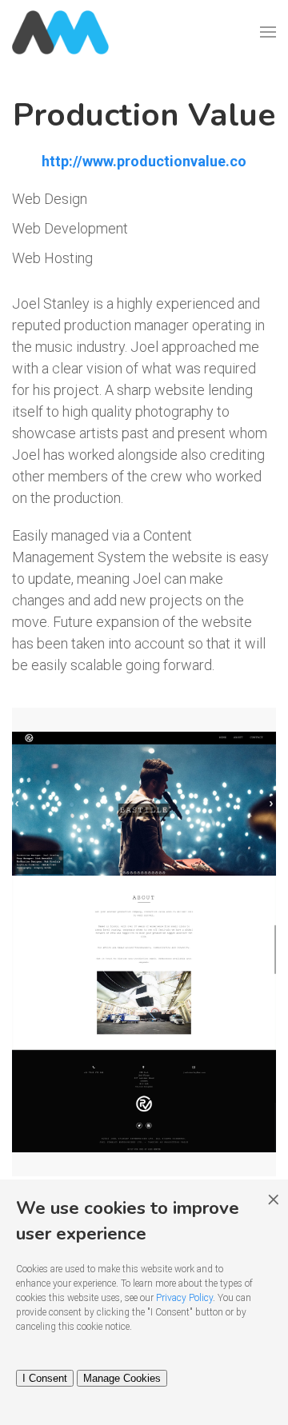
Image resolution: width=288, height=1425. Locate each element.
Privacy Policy (184, 1297)
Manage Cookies (122, 1378)
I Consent (44, 1378)
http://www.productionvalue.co (144, 161)
